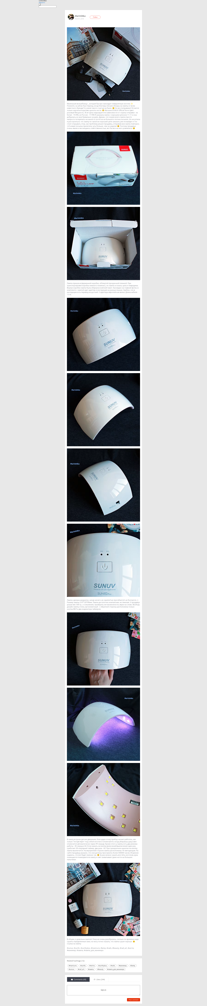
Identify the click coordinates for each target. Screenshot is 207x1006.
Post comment (133, 1000)
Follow (95, 17)
